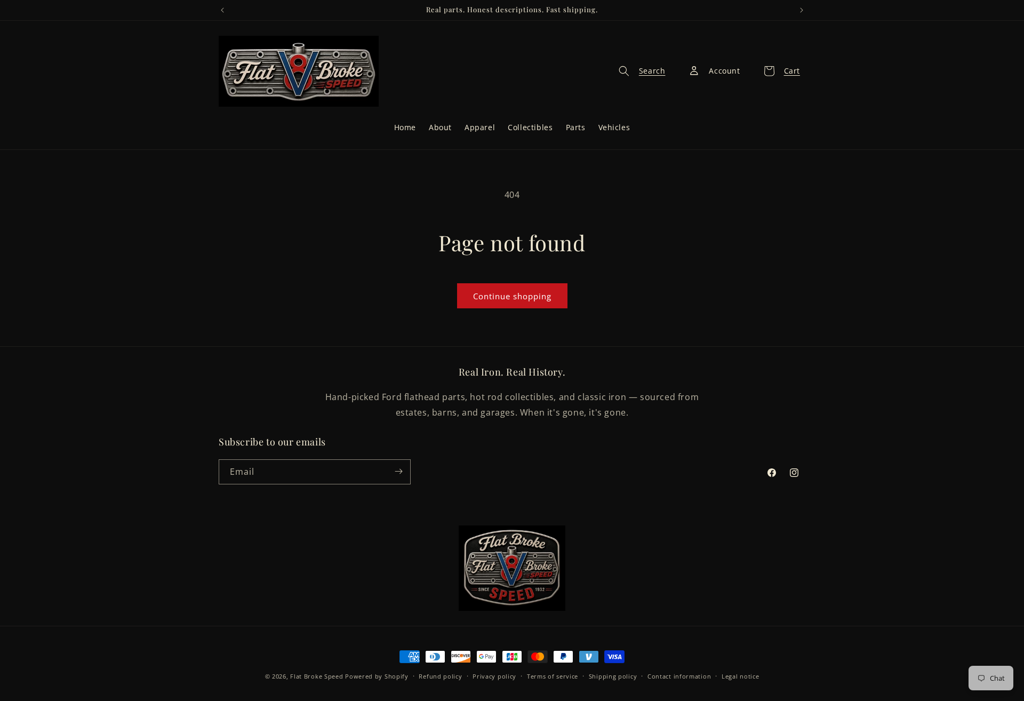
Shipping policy (613, 676)
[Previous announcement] (222, 10)
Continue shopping (512, 296)
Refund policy (440, 676)
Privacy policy (494, 676)
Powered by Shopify (377, 676)
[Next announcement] (801, 10)
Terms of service (552, 676)
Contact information (679, 676)
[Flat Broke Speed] (512, 567)
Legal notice (740, 676)
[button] (639, 71)
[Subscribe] (398, 471)
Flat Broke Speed (316, 676)
